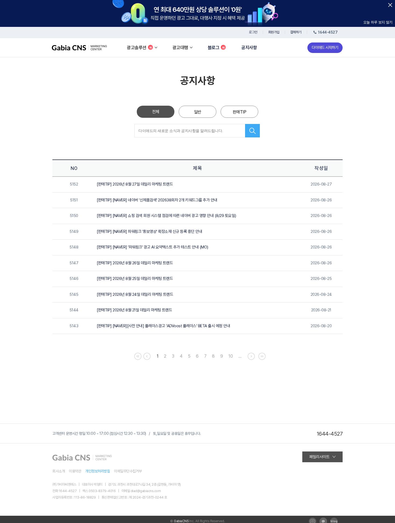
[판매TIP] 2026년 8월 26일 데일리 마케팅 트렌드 (135, 263)
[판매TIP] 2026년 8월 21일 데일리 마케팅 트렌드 (134, 310)
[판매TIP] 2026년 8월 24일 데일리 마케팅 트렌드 (135, 294)
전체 (155, 111)
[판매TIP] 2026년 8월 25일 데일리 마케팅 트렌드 (135, 278)
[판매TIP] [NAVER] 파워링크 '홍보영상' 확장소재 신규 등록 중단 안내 (149, 231)
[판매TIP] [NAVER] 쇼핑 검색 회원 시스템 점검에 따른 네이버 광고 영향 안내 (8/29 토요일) (166, 215)
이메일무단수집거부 (128, 471)
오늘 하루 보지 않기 (377, 22)
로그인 (253, 32)
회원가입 (273, 32)
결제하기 (295, 32)
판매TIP (239, 112)
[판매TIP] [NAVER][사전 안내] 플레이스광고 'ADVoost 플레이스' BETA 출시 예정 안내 (163, 325)
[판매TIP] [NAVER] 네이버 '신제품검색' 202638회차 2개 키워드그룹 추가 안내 (157, 200)
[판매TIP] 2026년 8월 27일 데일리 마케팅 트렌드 (135, 184)
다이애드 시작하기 (325, 47)
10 (230, 356)
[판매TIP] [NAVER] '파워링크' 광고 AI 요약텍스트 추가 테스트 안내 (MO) (152, 247)
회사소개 (58, 471)
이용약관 (75, 471)
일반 (197, 112)
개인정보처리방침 (97, 471)
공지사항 (249, 47)
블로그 (214, 47)
